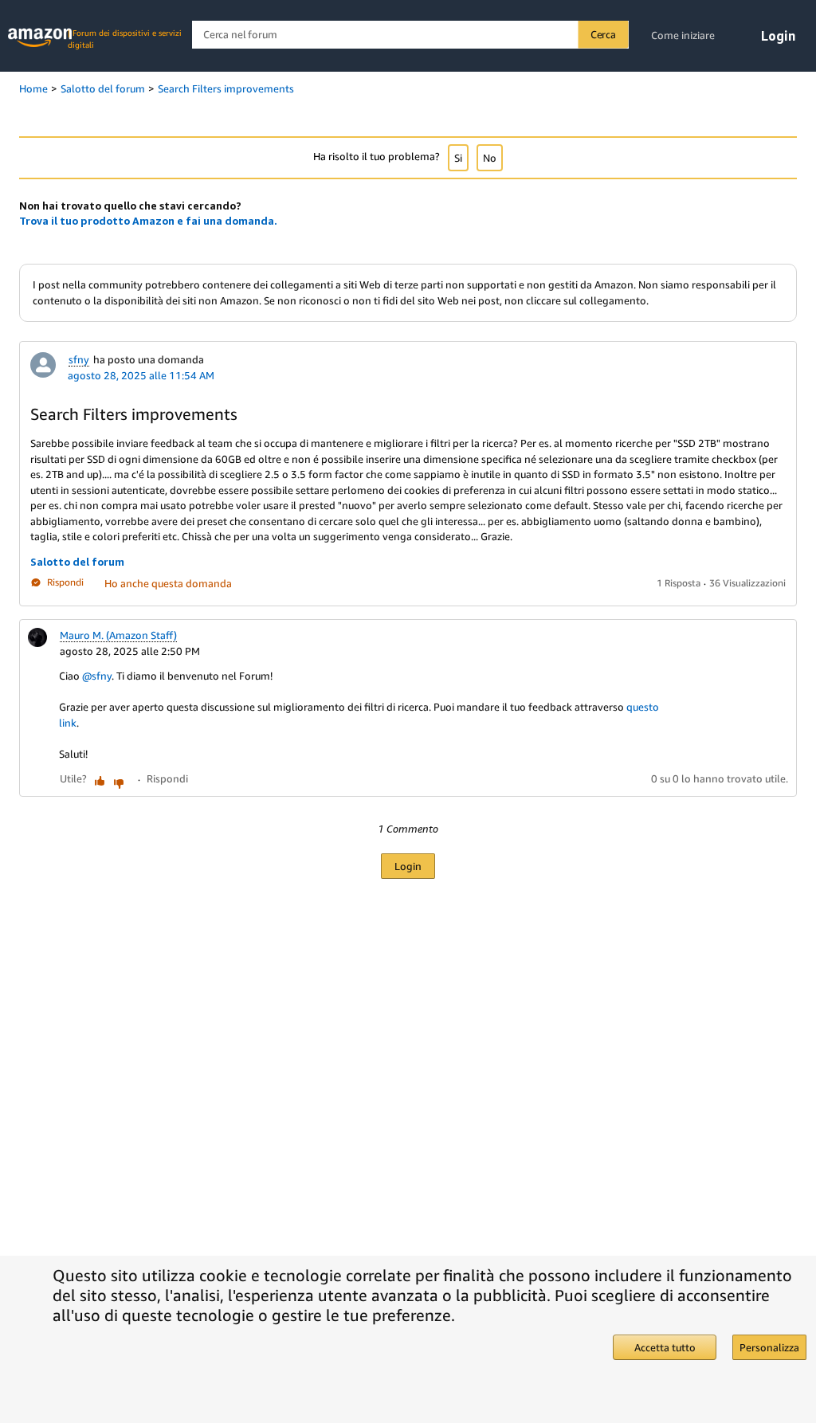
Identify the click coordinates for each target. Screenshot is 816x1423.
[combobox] (410, 35)
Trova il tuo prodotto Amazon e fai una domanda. (148, 220)
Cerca (603, 34)
